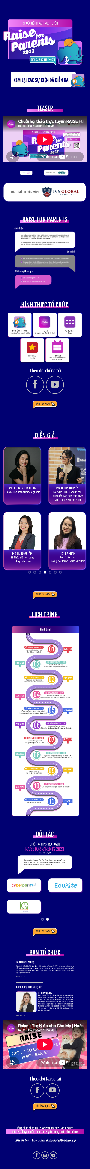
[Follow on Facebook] (35, 385)
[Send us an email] (45, 1155)
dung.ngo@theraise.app (61, 1140)
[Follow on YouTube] (55, 385)
